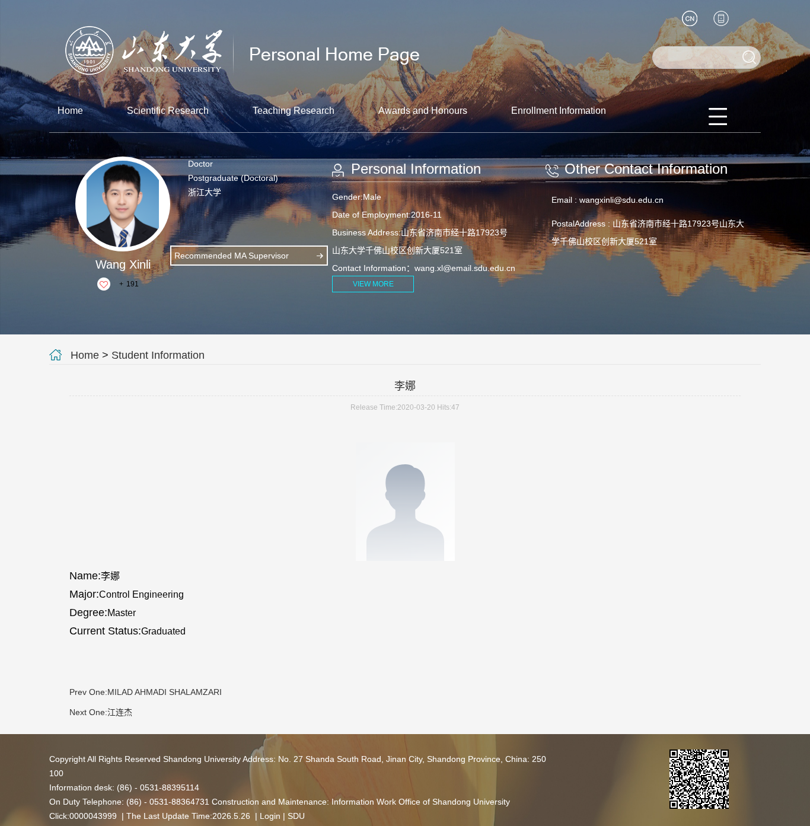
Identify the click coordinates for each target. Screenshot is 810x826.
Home (70, 111)
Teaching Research (293, 111)
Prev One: (145, 692)
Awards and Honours (422, 111)
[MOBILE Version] (721, 18)
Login (270, 816)
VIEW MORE (373, 284)
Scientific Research (168, 111)
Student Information (158, 355)
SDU (296, 816)
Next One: (100, 712)
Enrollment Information (558, 111)
